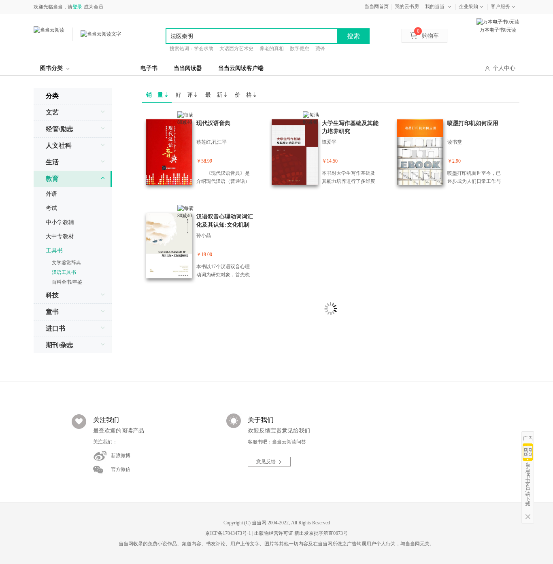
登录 (77, 7)
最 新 (214, 95)
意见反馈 (266, 461)
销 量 (155, 95)
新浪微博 (120, 455)
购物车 (428, 36)
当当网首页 (376, 6)
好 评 (185, 95)
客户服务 (500, 6)
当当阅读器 (188, 68)
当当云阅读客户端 (241, 68)
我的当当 (435, 6)
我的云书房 (407, 6)
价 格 (244, 95)
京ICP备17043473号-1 (228, 533)
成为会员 (93, 7)
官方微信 (120, 469)
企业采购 (468, 6)
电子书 (148, 68)
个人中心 (504, 68)
